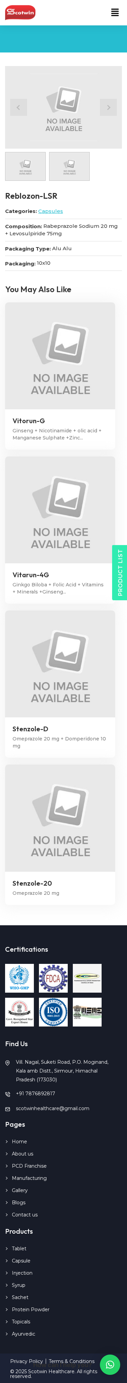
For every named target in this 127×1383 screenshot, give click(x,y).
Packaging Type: (28, 248)
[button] (115, 12)
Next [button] (108, 107)
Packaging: (20, 263)
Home (19, 1142)
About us (22, 1154)
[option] (63, 107)
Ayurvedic (23, 1334)
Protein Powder (30, 1309)
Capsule (21, 1261)
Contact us (25, 1215)
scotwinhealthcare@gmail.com (52, 1108)
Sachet (20, 1297)
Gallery (20, 1190)
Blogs (18, 1203)
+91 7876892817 (35, 1093)
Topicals (21, 1322)
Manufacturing (29, 1178)
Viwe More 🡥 (60, 356)
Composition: (23, 226)
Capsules (50, 211)
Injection (22, 1273)
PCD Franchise (29, 1166)
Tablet (19, 1249)
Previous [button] (18, 107)
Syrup (18, 1285)
